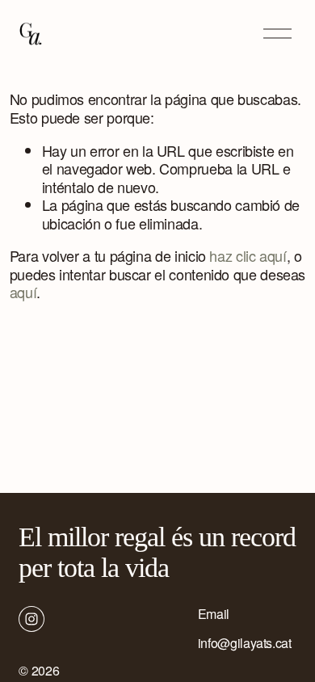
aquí (23, 291)
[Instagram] (31, 619)
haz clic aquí (247, 255)
